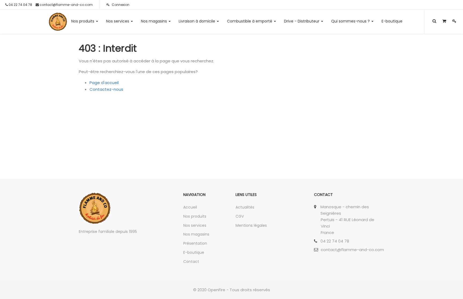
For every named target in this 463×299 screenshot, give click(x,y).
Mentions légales (251, 225)
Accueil (190, 207)
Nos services (194, 225)
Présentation (195, 243)
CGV (240, 216)
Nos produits (194, 216)
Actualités (245, 207)
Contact (191, 261)
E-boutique (193, 252)
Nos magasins (196, 234)
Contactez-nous (106, 89)
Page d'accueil (104, 82)
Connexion (120, 4)
